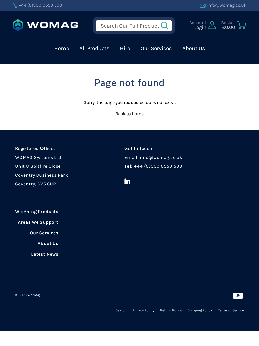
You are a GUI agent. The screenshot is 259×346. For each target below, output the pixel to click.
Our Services (156, 48)
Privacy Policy (143, 310)
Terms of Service (231, 310)
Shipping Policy (200, 310)
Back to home (129, 114)
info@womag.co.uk (161, 157)
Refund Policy (171, 310)
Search (121, 310)
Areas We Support (38, 222)
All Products (94, 48)
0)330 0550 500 (164, 166)
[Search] (166, 25)
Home (61, 48)
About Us (193, 48)
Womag (33, 295)
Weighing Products (36, 211)
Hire (125, 48)
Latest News (44, 254)
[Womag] (45, 25)
